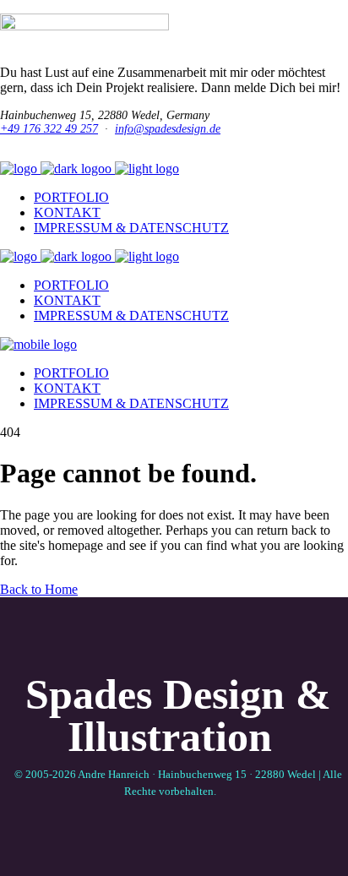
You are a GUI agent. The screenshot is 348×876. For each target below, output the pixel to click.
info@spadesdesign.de (167, 128)
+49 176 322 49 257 (49, 128)
